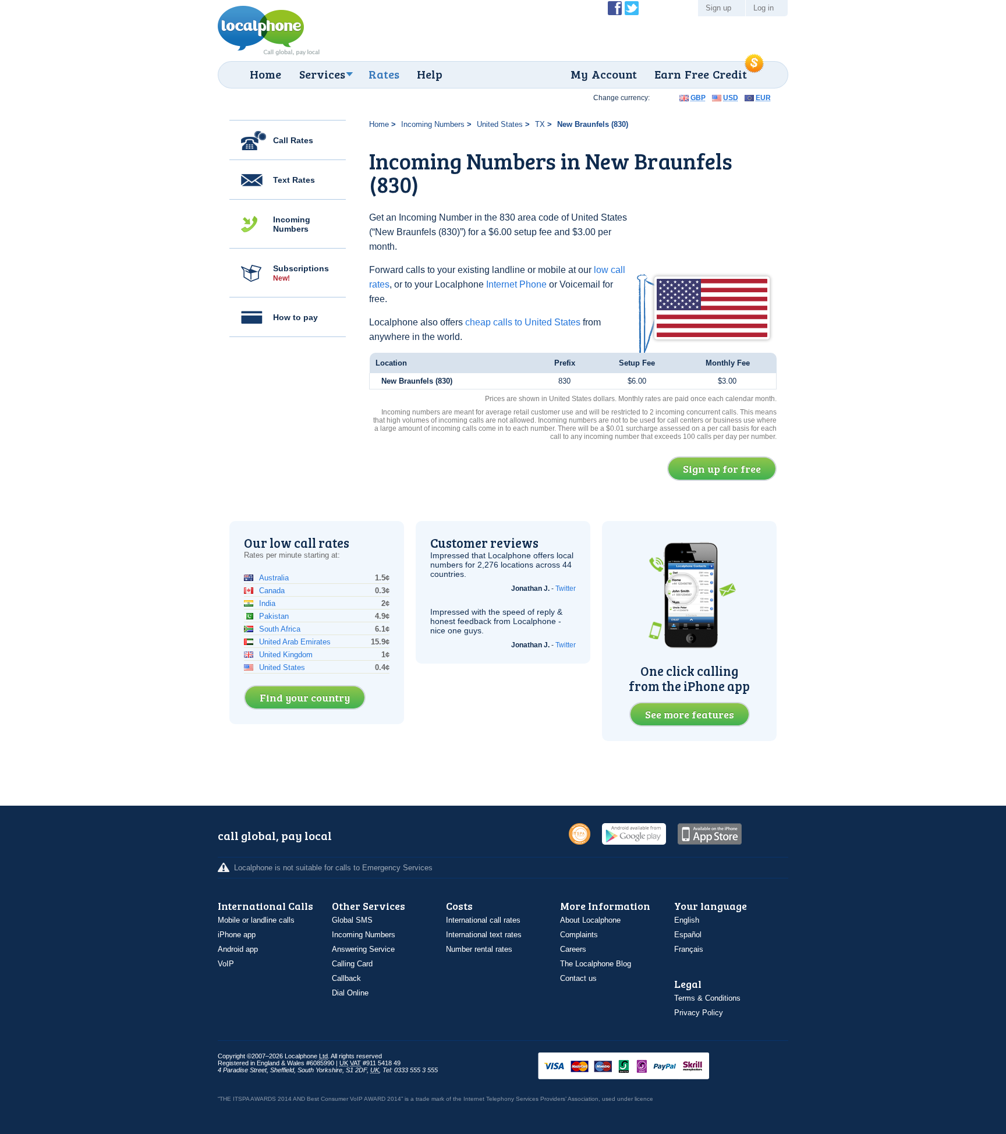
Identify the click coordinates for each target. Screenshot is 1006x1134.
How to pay (295, 317)
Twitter (565, 588)
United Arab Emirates (295, 641)
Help (429, 74)
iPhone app (237, 934)
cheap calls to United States (522, 322)
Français (688, 949)
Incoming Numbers (291, 224)
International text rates (484, 934)
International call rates (483, 920)
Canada (272, 590)
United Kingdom (286, 654)
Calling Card (352, 963)
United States (500, 124)
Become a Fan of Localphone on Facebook (615, 8)
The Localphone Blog (595, 963)
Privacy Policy (698, 1012)
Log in (763, 7)
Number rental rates (479, 949)
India (267, 603)
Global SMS (352, 920)
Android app (238, 949)
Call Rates (293, 140)
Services (322, 74)
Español (688, 934)
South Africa (279, 629)
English (686, 920)
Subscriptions (301, 273)
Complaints (579, 934)
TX (540, 124)
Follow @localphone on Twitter (632, 8)
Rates (384, 74)
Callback (346, 978)
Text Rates (294, 180)
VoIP (226, 963)
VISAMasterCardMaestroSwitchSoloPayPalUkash (640, 1067)
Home (265, 74)
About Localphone (590, 920)
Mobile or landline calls (256, 920)
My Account (604, 74)
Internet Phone (516, 284)
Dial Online (350, 992)
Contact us (578, 978)
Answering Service (363, 949)
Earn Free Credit (700, 74)
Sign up (718, 7)
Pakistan (274, 616)
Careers (573, 949)
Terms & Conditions (707, 998)
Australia (274, 577)
